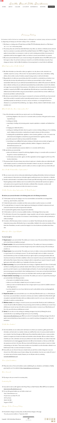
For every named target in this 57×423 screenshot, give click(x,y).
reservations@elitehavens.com (11, 356)
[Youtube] (52, 421)
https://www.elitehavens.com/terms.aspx (29, 368)
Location (26, 6)
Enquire (51, 6)
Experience (34, 6)
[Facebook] (45, 419)
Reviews (42, 6)
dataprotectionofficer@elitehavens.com (13, 316)
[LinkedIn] (54, 419)
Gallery (17, 6)
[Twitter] (52, 419)
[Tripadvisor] (54, 421)
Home (4, 6)
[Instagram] (50, 419)
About (10, 6)
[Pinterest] (47, 419)
